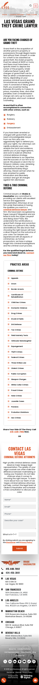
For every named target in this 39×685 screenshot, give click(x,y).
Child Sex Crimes (18, 302)
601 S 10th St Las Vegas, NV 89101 (14, 583)
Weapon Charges (18, 379)
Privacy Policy (26, 542)
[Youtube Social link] (24, 661)
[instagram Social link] (34, 661)
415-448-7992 (17, 432)
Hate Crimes (16, 396)
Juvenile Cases (17, 401)
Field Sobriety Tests (19, 335)
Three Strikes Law (18, 363)
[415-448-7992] (3, 680)
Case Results (26, 652)
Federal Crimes (17, 357)
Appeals (14, 278)
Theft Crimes (16, 352)
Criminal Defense (15, 270)
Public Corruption (18, 374)
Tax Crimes (16, 330)
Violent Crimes (17, 368)
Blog (34, 652)
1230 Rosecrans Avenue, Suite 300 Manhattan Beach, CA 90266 (21, 615)
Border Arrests (17, 289)
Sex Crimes (16, 418)
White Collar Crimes (19, 385)
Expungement (17, 346)
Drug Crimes (16, 313)
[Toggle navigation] (36, 6)
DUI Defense (16, 324)
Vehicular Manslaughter (21, 341)
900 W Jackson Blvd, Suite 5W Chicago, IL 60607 (19, 626)
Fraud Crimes (17, 390)
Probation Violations (20, 412)
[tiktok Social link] (29, 661)
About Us (12, 649)
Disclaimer (11, 542)
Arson (13, 284)
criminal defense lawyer (15, 209)
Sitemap (18, 672)
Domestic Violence (19, 308)
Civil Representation (11, 652)
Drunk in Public (17, 319)
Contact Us (20, 656)
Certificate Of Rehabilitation (17, 295)
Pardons (14, 407)
